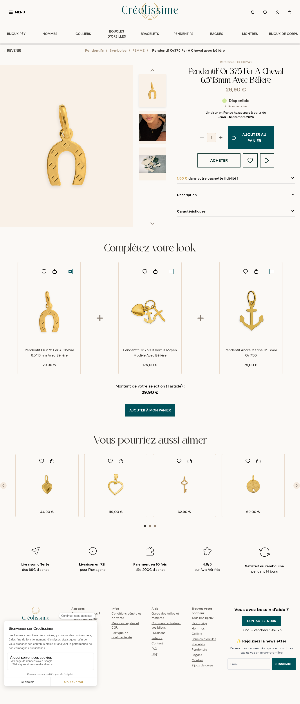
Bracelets (198, 644)
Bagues (197, 655)
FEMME (138, 50)
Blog (154, 654)
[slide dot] (145, 526)
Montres (197, 660)
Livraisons (158, 633)
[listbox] (152, 147)
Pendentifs (94, 50)
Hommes (198, 628)
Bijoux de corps (202, 665)
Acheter (219, 160)
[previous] (152, 70)
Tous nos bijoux (202, 618)
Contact (157, 643)
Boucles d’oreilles (204, 639)
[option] (152, 92)
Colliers (197, 634)
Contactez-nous (261, 621)
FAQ (154, 649)
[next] (152, 223)
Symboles (118, 50)
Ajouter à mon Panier (150, 410)
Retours (157, 638)
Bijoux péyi (199, 623)
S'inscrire (283, 664)
